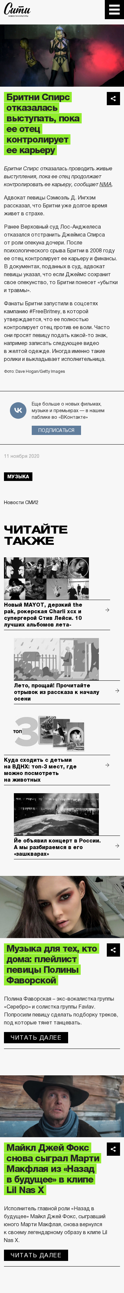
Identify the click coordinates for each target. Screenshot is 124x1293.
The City (17, 9)
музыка (18, 476)
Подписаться (56, 430)
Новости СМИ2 (21, 502)
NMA (106, 184)
